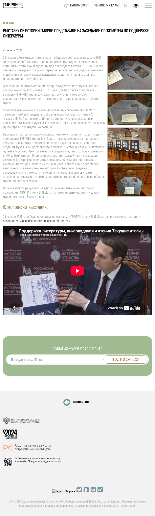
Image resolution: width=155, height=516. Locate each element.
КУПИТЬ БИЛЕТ (82, 402)
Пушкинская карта (106, 5)
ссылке (57, 461)
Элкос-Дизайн (128, 506)
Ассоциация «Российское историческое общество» (36, 221)
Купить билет (79, 5)
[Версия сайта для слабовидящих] (136, 6)
